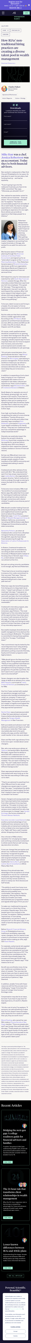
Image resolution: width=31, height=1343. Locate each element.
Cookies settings (15, 1327)
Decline (16, 1336)
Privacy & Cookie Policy (16, 1309)
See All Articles (15, 1276)
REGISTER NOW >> (15, 8)
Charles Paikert (14, 88)
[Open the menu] (3, 13)
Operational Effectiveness (9, 94)
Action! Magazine (7, 98)
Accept (15, 1331)
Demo (26, 13)
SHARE (4, 30)
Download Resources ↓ (8, 63)
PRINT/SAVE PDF (16, 30)
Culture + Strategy (20, 98)
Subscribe (5, 34)
